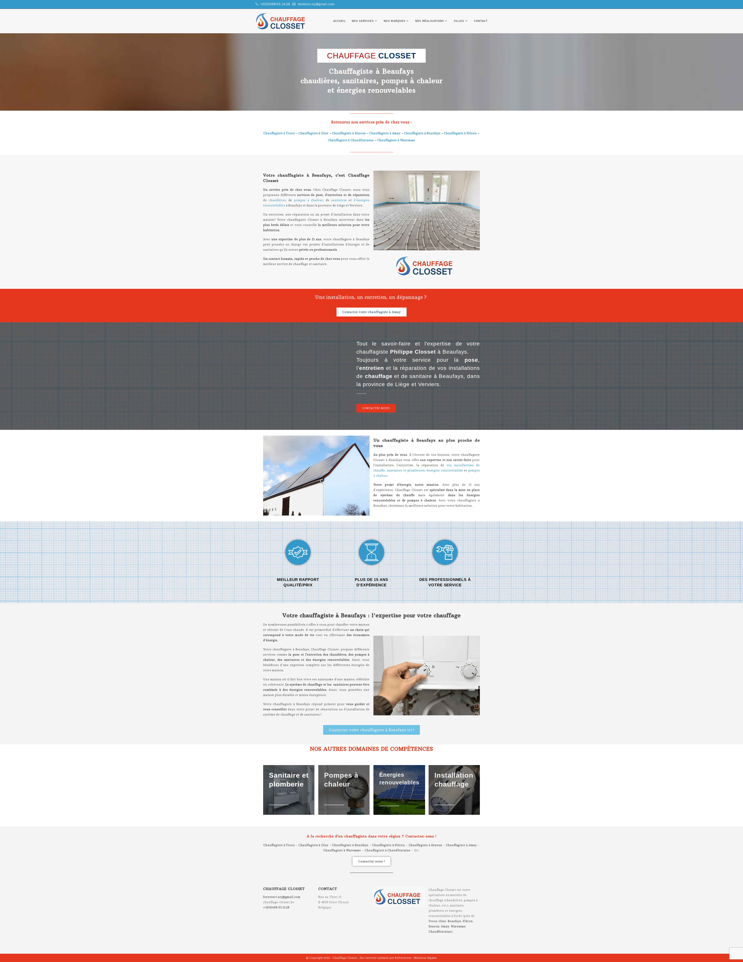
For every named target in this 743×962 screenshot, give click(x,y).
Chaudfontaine (440, 931)
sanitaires (339, 200)
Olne (442, 921)
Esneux (434, 926)
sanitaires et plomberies (406, 470)
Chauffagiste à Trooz (279, 133)
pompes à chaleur (308, 200)
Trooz (433, 921)
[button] (371, 312)
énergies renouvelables (444, 470)
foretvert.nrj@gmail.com (316, 4)
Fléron (468, 921)
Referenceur (403, 957)
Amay (445, 926)
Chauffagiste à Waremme (396, 140)
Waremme (458, 926)
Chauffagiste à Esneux (349, 133)
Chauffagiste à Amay (384, 133)
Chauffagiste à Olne (314, 133)
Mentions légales (425, 957)
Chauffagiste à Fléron (460, 133)
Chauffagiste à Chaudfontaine (351, 140)
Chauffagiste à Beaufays (422, 133)
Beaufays (454, 921)
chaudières (276, 200)
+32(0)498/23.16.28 (275, 4)
